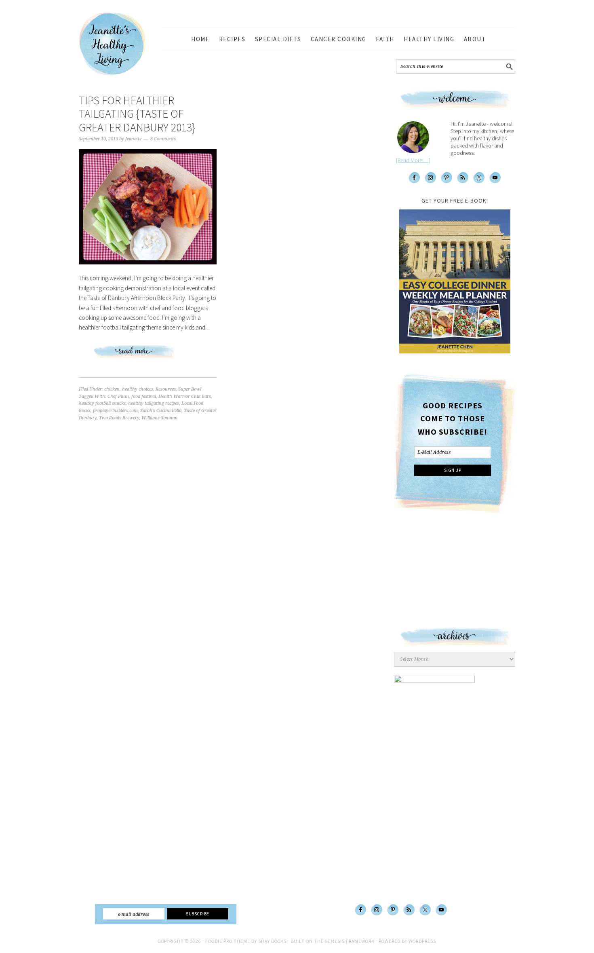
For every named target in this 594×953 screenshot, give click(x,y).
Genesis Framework (350, 941)
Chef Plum (118, 396)
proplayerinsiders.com (115, 410)
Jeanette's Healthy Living (119, 44)
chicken (112, 389)
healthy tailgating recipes (153, 403)
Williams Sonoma (159, 418)
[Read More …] (413, 160)
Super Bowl (189, 389)
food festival (143, 396)
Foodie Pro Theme (227, 941)
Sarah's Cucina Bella (160, 410)
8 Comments (163, 139)
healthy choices (137, 389)
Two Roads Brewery (119, 418)
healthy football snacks (102, 403)
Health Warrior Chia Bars (184, 396)
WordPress (422, 941)
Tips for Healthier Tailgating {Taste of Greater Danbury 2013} (137, 114)
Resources (166, 389)
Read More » (147, 355)
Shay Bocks (272, 941)
